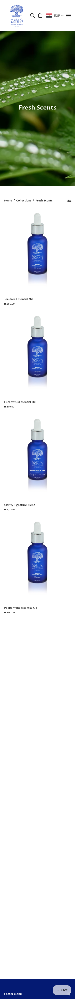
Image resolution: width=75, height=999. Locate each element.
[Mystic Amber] (16, 15)
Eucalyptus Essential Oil (20, 402)
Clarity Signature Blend (19, 505)
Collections (23, 200)
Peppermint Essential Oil (20, 608)
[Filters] (69, 201)
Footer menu (13, 994)
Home (8, 200)
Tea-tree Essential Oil (18, 299)
